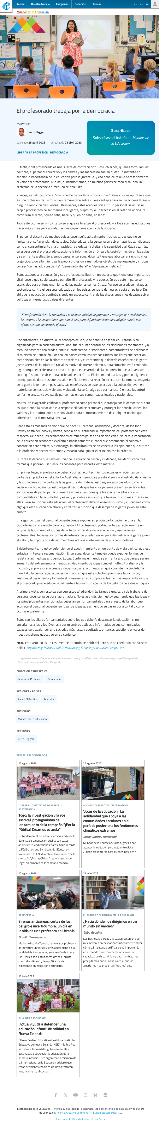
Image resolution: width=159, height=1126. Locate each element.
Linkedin (105, 1094)
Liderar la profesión (29, 679)
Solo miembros (155, 4)
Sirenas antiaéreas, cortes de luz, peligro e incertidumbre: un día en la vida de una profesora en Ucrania (48, 920)
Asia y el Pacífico (27, 699)
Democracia (54, 679)
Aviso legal (62, 1119)
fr (141, 4)
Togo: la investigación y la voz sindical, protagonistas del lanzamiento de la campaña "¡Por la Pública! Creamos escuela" (48, 813)
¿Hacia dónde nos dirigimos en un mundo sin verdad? (113, 920)
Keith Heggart (26, 739)
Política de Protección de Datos (87, 1119)
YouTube (75, 1094)
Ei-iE (6, 6)
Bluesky (95, 1094)
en (135, 4)
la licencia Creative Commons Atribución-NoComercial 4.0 (87, 1112)
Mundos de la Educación (33, 12)
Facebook (55, 1094)
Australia (48, 699)
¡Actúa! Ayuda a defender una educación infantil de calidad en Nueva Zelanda (48, 1024)
